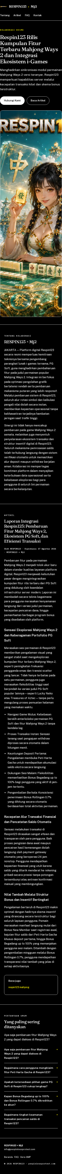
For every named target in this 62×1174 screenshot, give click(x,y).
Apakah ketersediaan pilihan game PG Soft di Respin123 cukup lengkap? (28, 1084)
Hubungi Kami (12, 100)
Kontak (37, 15)
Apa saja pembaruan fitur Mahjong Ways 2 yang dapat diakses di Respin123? (26, 1054)
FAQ (27, 15)
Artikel (17, 15)
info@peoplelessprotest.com (19, 1149)
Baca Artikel (38, 100)
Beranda (8, 1157)
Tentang (5, 15)
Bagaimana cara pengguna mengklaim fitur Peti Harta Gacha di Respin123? (28, 1070)
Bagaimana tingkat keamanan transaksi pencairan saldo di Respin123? (23, 1119)
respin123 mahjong (18, 987)
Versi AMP (25, 1157)
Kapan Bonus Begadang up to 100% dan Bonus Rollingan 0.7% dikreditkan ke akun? (28, 1100)
